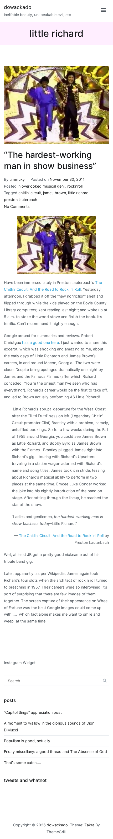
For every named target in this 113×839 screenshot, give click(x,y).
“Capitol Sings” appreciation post (33, 712)
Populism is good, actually (27, 740)
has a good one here (40, 342)
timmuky (17, 179)
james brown (54, 192)
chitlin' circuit (29, 192)
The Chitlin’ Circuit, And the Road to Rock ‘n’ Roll (61, 535)
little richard (78, 192)
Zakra (89, 825)
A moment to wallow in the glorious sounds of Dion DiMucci (49, 726)
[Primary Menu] (103, 11)
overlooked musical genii (43, 186)
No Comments (17, 206)
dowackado (17, 7)
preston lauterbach (20, 199)
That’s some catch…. (22, 762)
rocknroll (75, 186)
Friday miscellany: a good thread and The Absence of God (55, 751)
